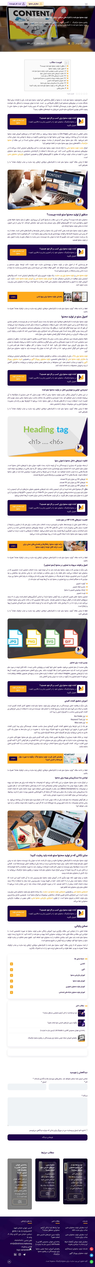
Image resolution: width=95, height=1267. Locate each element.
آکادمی (66, 22)
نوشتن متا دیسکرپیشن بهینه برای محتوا (51, 83)
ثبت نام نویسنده (15, 3)
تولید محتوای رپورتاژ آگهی (40, 359)
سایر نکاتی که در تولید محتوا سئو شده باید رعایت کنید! (47, 86)
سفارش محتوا (34, 3)
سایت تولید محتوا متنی (75, 148)
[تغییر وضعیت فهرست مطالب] (65, 63)
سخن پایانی (60, 88)
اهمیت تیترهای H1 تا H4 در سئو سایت (52, 76)
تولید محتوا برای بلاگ (79, 356)
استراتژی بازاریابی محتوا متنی (42, 898)
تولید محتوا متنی (81, 275)
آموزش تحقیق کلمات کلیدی (55, 81)
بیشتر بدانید (75, 1196)
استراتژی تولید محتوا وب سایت (54, 891)
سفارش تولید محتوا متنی (77, 359)
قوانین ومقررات (26, 1246)
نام (85, 1082)
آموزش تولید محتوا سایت (24, 278)
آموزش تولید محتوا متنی (43, 278)
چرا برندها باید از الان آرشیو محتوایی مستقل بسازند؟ (50, 1229)
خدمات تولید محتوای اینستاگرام (76, 1248)
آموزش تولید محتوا (41, 22)
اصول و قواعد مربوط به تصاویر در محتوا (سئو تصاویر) (48, 78)
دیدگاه (84, 1095)
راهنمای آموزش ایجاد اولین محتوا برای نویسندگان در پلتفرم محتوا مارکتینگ (48, 1251)
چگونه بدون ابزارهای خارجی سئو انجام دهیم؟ (48, 1236)
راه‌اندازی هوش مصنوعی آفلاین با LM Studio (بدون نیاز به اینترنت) (47, 1243)
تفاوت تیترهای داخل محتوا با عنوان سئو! (51, 74)
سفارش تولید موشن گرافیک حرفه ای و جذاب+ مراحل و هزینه (76, 1243)
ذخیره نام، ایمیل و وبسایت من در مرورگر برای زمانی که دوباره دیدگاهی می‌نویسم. (57, 1130)
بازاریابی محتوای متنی (15, 154)
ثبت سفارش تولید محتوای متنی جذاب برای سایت (76, 1236)
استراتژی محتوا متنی (80, 891)
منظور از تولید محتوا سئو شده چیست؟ (52, 66)
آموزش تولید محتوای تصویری (23, 22)
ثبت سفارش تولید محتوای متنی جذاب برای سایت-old (76, 1229)
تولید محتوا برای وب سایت (64, 275)
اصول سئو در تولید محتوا (56, 69)
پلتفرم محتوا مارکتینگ (79, 22)
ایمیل (43, 1082)
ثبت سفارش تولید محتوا (18, 121)
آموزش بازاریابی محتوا (56, 22)
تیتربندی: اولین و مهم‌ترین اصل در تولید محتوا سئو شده (48, 71)
